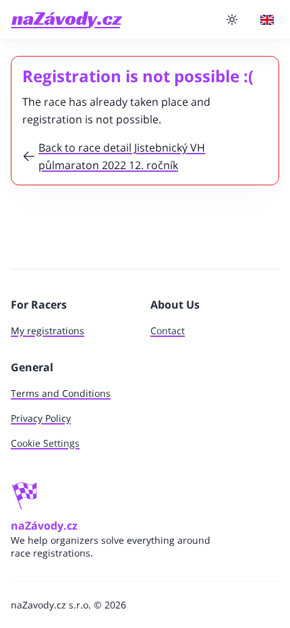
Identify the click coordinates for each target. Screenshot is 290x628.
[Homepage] (66, 19)
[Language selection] (267, 20)
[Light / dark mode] (232, 19)
